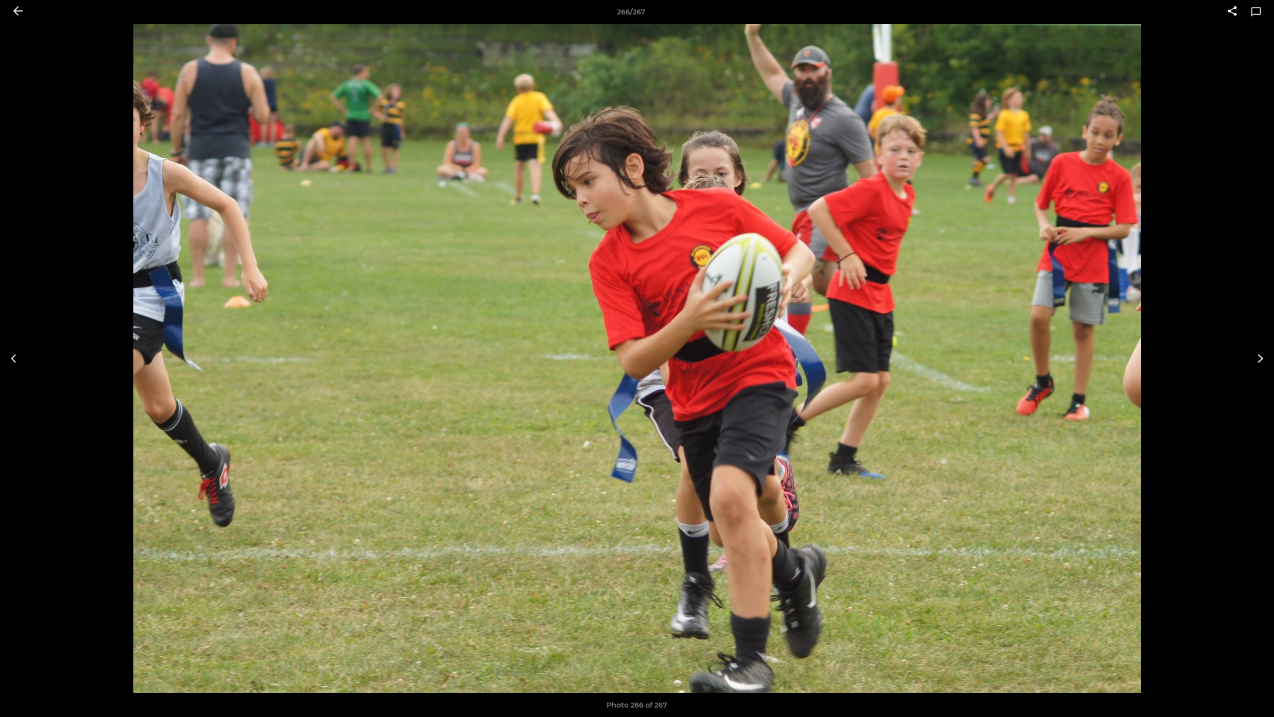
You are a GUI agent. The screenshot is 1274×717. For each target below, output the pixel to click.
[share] (1232, 12)
